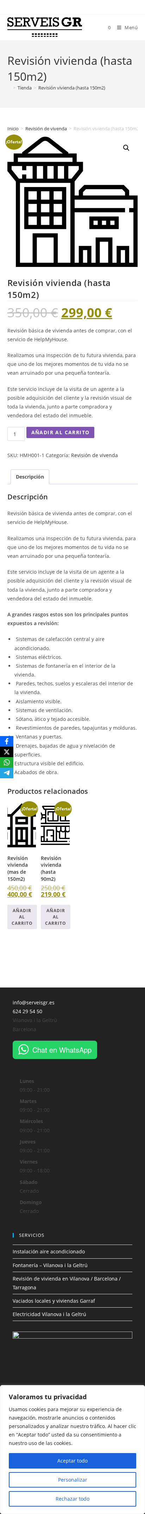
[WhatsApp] (6, 762)
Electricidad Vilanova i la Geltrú (49, 1314)
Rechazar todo (72, 1498)
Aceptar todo (72, 1460)
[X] (6, 752)
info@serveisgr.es (34, 1002)
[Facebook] (6, 741)
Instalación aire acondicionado (49, 1251)
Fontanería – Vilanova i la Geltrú (50, 1265)
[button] (126, 148)
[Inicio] (9, 88)
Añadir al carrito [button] (22, 917)
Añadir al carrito (60, 432)
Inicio (13, 128)
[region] (72, 1449)
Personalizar (72, 1479)
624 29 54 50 (27, 1011)
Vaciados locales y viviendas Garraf (54, 1300)
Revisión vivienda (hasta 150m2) (71, 88)
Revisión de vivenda (46, 128)
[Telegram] (6, 773)
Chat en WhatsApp (62, 1050)
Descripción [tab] (30, 476)
